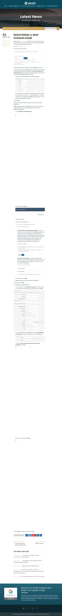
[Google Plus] (28, 608)
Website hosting (39, 543)
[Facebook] (37, 608)
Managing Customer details (30, 566)
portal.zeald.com (21, 46)
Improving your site (52, 6)
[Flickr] (23, 608)
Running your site (41, 6)
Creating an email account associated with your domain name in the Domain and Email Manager (28, 571)
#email (9, 43)
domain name (23, 41)
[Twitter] (33, 608)
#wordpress (5, 46)
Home (5, 6)
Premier (34, 590)
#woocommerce (6, 45)
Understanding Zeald (14, 6)
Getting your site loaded (28, 6)
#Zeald (9, 46)
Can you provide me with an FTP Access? (32, 576)
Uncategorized (11, 28)
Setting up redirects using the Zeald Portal (20, 544)
